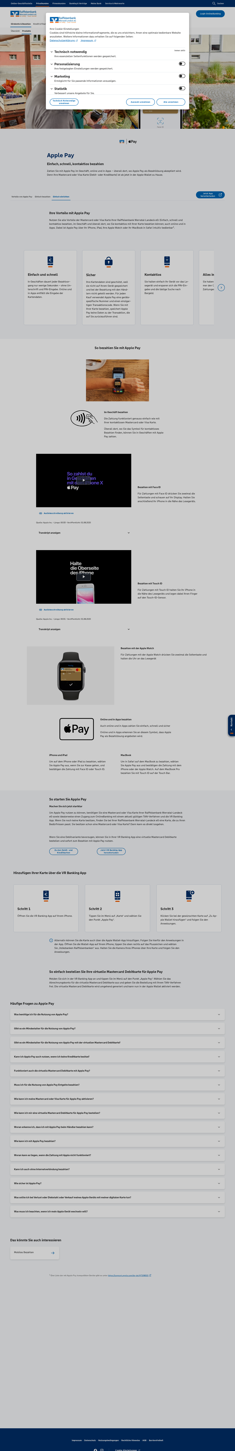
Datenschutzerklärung (62, 40)
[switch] (182, 64)
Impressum (87, 40)
